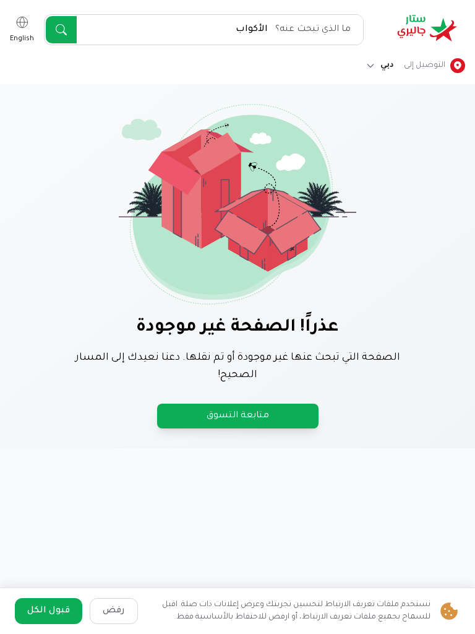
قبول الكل (48, 611)
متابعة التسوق (238, 416)
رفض (114, 611)
